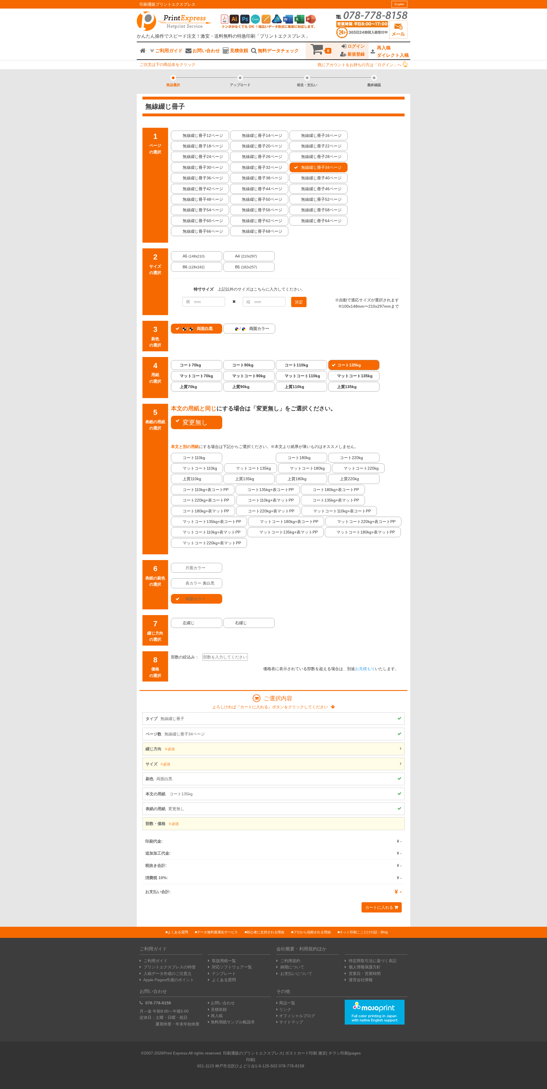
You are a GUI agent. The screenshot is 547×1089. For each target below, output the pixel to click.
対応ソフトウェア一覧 (231, 967)
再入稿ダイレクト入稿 (393, 51)
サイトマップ (291, 1022)
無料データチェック (278, 50)
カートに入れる (379, 907)
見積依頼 (238, 50)
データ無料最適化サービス (217, 932)
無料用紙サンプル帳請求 (233, 1022)
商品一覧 (287, 1003)
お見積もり (365, 668)
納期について (291, 967)
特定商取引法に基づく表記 (372, 960)
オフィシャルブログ (297, 1015)
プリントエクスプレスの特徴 (168, 967)
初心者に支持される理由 (265, 932)
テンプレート (223, 973)
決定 (299, 302)
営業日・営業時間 (364, 973)
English (399, 4)
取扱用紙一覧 (223, 960)
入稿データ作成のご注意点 (166, 973)
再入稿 (217, 1015)
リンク (285, 1009)
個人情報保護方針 (364, 967)
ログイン (355, 46)
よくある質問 (178, 932)
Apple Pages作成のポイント (168, 980)
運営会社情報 (360, 980)
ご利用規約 (289, 960)
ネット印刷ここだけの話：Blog (364, 932)
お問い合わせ (205, 50)
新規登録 (355, 54)
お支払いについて (295, 973)
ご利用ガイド (168, 50)
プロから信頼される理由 (312, 932)
